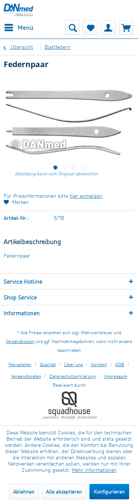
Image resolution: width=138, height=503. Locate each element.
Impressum (115, 376)
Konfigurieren (109, 491)
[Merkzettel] (90, 27)
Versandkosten (20, 341)
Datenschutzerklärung (72, 376)
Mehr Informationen (94, 470)
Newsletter (20, 364)
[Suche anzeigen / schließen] (72, 27)
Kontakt (99, 364)
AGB (119, 364)
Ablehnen (24, 491)
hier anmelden (86, 196)
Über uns (73, 364)
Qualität (48, 364)
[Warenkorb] (126, 27)
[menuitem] (18, 27)
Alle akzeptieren (64, 491)
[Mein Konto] (108, 27)
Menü (25, 27)
